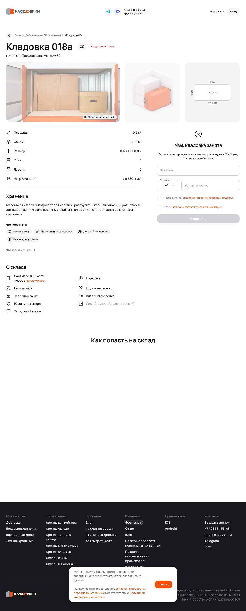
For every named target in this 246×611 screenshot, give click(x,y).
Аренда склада (57, 528)
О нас (129, 528)
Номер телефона (196, 185)
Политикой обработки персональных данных (208, 197)
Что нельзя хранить (101, 535)
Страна (164, 180)
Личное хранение (20, 541)
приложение (35, 280)
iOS (167, 522)
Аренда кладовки (59, 551)
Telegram (212, 541)
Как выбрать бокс (99, 541)
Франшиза (217, 11)
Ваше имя (166, 170)
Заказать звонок (217, 522)
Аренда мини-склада (62, 545)
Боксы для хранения (21, 528)
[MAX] (117, 11)
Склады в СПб (56, 558)
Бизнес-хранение (20, 535)
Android (171, 528)
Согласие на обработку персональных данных (196, 207)
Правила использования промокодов (137, 556)
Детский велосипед (96, 231)
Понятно (163, 584)
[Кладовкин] (23, 11)
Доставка (13, 522)
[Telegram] (108, 11)
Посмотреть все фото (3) (102, 117)
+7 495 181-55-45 (134, 10)
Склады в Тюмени (59, 564)
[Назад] (9, 35)
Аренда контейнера (61, 522)
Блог (89, 522)
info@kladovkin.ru (218, 535)
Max (208, 547)
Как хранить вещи (99, 528)
